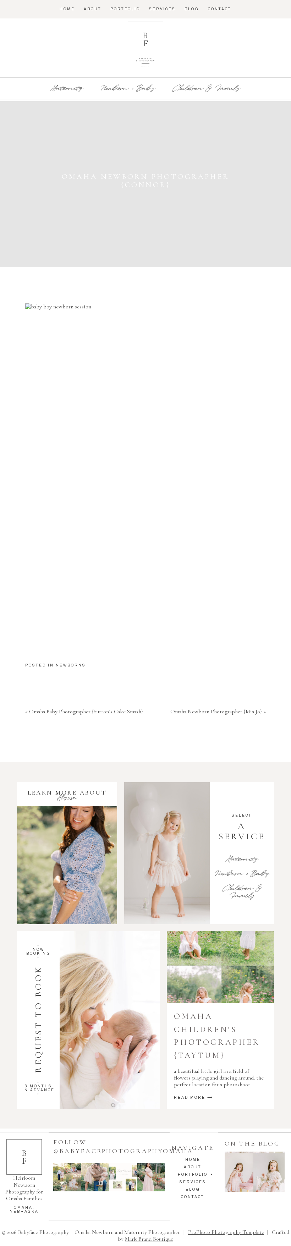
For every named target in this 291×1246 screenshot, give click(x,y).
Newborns (71, 665)
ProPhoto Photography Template (226, 1232)
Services (162, 9)
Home (67, 9)
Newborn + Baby (127, 88)
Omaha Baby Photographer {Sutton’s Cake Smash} (86, 711)
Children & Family (206, 88)
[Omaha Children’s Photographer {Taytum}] (220, 967)
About (92, 9)
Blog (192, 9)
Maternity (67, 88)
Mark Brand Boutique (149, 1238)
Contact (219, 9)
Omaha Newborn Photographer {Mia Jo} (216, 711)
